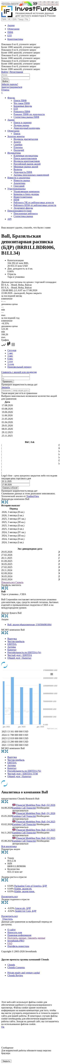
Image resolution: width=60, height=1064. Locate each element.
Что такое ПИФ (22, 103)
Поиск (17, 133)
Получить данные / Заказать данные (26, 938)
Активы (11, 647)
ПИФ (10, 32)
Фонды (11, 97)
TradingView (32, 496)
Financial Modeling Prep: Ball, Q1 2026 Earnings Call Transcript (33, 814)
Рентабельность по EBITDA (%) (24, 652)
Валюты (18, 169)
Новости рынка (22, 180)
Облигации (13, 29)
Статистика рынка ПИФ (26, 117)
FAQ (9, 943)
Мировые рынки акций (26, 166)
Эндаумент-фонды (23, 208)
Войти (4, 72)
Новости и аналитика (18, 177)
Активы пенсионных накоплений (31, 175)
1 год (10, 361)
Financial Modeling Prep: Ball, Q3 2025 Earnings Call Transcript (33, 831)
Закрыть (5, 387)
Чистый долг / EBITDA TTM (22, 773)
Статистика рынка (23, 216)
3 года (10, 364)
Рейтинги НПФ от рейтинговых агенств (35, 205)
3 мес (10, 356)
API (9, 219)
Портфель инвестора (18, 946)
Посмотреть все (9, 896)
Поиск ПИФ (20, 100)
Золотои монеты (16, 136)
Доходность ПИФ (23, 172)
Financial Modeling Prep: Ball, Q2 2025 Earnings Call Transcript (33, 839)
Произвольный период (19, 367)
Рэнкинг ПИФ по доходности (29, 114)
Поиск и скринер (23, 122)
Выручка (12, 638)
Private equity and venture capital (23, 972)
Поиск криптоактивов (25, 158)
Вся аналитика (9, 846)
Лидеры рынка (21, 125)
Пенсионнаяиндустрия (19, 210)
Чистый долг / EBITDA (19, 655)
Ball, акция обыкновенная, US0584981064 (29, 624)
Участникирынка (16, 188)
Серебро (18, 144)
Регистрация (16, 72)
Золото (17, 142)
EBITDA (12, 644)
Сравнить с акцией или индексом (19, 372)
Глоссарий (19, 186)
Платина (18, 147)
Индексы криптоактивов (27, 161)
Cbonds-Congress (16, 967)
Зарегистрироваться (11, 87)
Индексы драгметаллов (26, 139)
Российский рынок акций (27, 164)
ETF (9, 35)
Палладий (19, 150)
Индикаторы (14, 153)
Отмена (5, 89)
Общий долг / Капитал (19, 658)
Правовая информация (19, 935)
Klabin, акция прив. (24, 891)
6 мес (10, 358)
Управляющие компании (27, 191)
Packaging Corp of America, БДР (30, 886)
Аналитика (19, 183)
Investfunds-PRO (15, 940)
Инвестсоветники (23, 197)
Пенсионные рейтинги (26, 213)
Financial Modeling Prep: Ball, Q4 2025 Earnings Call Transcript (33, 823)
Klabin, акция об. (23, 888)
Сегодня (11, 350)
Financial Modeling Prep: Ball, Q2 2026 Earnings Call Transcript (33, 806)
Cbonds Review (15, 975)
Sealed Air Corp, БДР (25, 911)
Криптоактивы (15, 39)
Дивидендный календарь (27, 128)
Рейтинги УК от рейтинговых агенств (34, 202)
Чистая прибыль (15, 641)
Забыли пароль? (9, 84)
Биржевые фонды (23, 106)
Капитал (11, 649)
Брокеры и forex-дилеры (26, 194)
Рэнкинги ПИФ (22, 111)
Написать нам (14, 932)
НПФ (16, 199)
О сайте (11, 929)
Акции (11, 25)
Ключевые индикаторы (26, 155)
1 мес (10, 353)
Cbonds (11, 964)
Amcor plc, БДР (23, 908)
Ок (2, 1027)
